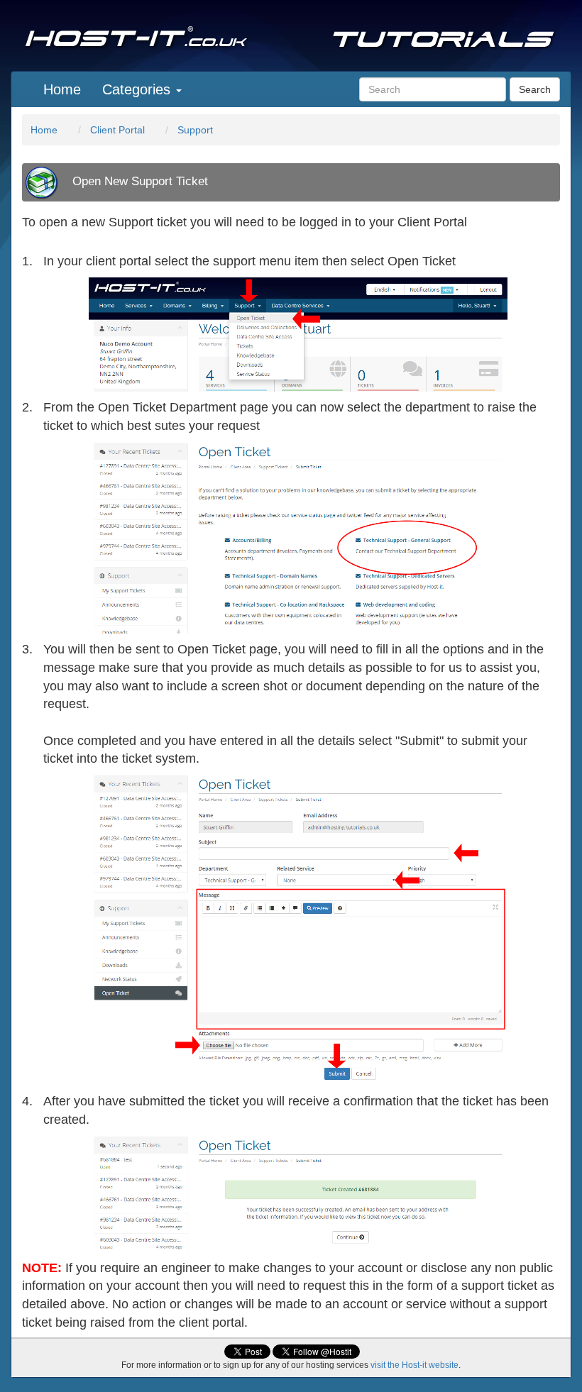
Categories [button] (138, 89)
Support (195, 130)
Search (535, 89)
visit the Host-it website (414, 1365)
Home (62, 89)
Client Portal (117, 130)
